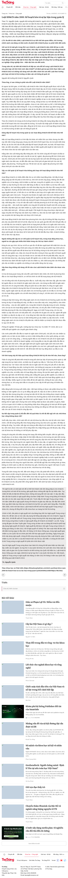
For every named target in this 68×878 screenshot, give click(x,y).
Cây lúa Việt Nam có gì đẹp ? (39, 624)
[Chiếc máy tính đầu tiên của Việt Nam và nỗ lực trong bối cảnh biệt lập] (13, 691)
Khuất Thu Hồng (30, 739)
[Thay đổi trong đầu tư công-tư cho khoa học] (13, 648)
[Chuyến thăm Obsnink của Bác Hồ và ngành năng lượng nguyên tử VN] (13, 811)
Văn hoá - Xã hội (44, 7)
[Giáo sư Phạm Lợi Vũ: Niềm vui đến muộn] (13, 607)
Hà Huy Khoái (29, 781)
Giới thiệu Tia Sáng (34, 860)
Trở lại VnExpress (22, 860)
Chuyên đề (9, 7)
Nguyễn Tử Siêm (30, 636)
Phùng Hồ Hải (29, 658)
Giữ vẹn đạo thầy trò (35, 787)
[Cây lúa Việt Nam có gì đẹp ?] (13, 629)
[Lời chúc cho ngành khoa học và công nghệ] (13, 669)
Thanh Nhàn (29, 618)
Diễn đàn (17, 7)
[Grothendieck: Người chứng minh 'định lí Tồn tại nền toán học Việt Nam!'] (13, 770)
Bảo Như (28, 700)
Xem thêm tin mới (34, 843)
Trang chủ (4, 13)
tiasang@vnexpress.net (31, 875)
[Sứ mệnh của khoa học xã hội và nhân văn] (13, 750)
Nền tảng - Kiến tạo (57, 7)
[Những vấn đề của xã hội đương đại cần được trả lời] (13, 728)
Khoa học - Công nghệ (29, 7)
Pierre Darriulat (30, 680)
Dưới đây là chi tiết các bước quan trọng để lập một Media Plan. (44, 834)
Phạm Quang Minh (31, 759)
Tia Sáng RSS (46, 860)
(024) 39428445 (31, 873)
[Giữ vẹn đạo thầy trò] (13, 792)
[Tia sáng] (8, 3)
